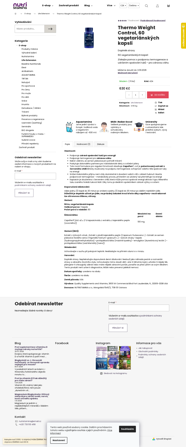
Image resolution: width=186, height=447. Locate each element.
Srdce (24, 100)
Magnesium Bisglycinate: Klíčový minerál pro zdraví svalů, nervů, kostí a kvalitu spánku (32, 396)
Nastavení (59, 440)
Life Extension (29, 60)
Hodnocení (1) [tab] (83, 144)
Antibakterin (27, 71)
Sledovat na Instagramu (115, 373)
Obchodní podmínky (148, 351)
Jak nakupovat (145, 348)
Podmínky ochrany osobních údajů (152, 356)
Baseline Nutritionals (31, 64)
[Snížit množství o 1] (129, 95)
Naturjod (26, 82)
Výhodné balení (29, 52)
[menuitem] (48, 5)
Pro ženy (26, 89)
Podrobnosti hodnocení (152, 20)
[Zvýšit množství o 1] (142, 95)
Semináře (26, 126)
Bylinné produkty (29, 115)
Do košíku (160, 95)
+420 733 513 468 (27, 424)
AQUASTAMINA (28, 75)
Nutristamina (28, 56)
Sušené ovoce (28, 140)
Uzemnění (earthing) (32, 122)
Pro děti (25, 97)
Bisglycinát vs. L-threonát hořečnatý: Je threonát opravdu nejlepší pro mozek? (32, 362)
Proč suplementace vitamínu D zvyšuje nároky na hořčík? (31, 348)
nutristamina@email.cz (30, 421)
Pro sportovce (28, 86)
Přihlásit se (24, 193)
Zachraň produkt (27, 147)
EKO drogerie (28, 130)
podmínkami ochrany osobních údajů (33, 185)
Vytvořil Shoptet (163, 439)
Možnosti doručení (128, 72)
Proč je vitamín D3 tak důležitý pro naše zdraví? (31, 379)
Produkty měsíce (30, 49)
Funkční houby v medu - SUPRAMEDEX (33, 135)
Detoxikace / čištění (31, 108)
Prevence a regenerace (33, 119)
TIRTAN (25, 78)
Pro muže (26, 93)
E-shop (22, 45)
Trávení (25, 111)
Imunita (25, 104)
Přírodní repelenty (30, 143)
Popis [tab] (67, 144)
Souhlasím (127, 429)
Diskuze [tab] (100, 144)
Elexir (24, 67)
